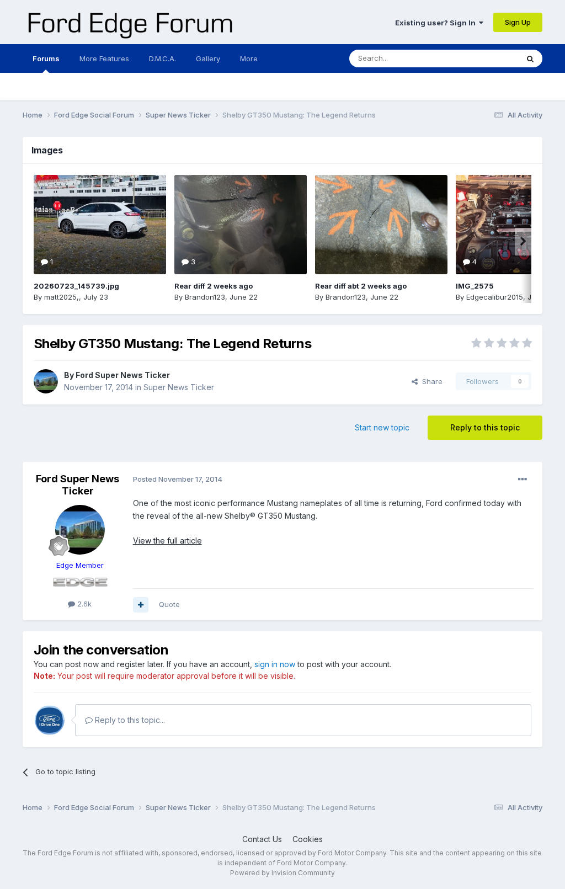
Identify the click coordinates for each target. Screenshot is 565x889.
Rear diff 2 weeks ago (213, 285)
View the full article (167, 540)
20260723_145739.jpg (76, 285)
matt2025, (61, 296)
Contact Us (262, 839)
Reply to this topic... (129, 720)
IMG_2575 (475, 285)
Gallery (208, 58)
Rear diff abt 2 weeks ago (361, 285)
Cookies (307, 839)
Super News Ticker (178, 387)
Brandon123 (205, 296)
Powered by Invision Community (282, 873)
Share (430, 381)
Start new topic (382, 427)
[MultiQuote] (140, 605)
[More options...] (522, 479)
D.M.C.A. (162, 58)
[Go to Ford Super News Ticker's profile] (46, 381)
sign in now (274, 664)
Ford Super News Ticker (123, 375)
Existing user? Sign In (437, 22)
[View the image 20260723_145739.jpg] (100, 224)
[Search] (530, 58)
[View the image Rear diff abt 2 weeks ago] (381, 224)
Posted (177, 479)
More (249, 58)
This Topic (485, 58)
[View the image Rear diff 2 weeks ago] (240, 224)
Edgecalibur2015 (494, 296)
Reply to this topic (485, 427)
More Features (104, 58)
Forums (46, 58)
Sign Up (518, 22)
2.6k (83, 603)
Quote (169, 604)
